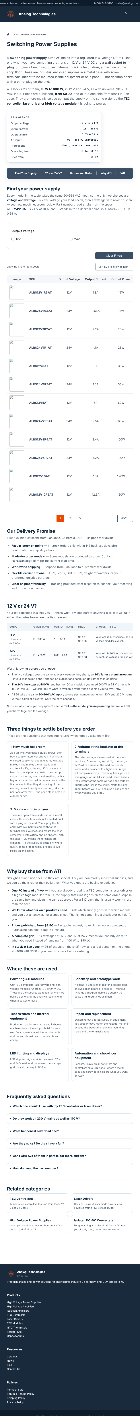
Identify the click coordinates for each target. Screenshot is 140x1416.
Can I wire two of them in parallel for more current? (49, 1156)
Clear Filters (114, 255)
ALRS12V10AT (39, 476)
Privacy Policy (15, 1402)
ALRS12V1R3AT (40, 292)
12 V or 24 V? (53, 173)
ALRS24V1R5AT (40, 384)
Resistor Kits (14, 1331)
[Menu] (131, 14)
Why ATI (106, 173)
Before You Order (81, 173)
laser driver (120, 890)
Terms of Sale (15, 1389)
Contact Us (13, 1369)
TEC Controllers (16, 1314)
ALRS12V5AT (38, 402)
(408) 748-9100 (103, 3)
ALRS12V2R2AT (40, 329)
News (10, 1360)
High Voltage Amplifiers (20, 1306)
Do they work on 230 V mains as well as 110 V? (46, 1118)
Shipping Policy (16, 1397)
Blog (9, 1364)
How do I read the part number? (35, 1168)
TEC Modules (15, 1323)
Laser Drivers (15, 1319)
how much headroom (31, 204)
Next (124, 518)
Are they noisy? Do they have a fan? (38, 1143)
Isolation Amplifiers (18, 1310)
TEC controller (99, 890)
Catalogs (12, 1356)
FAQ (122, 173)
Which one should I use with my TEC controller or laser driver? (57, 1106)
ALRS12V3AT (38, 366)
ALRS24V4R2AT (40, 458)
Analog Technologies (37, 14)
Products (13, 1295)
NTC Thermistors (17, 1327)
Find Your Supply (26, 173)
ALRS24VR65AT (41, 311)
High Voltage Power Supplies (24, 1302)
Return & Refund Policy (20, 1393)
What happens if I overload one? (36, 1131)
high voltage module (28, 895)
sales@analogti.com (128, 3)
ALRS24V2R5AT (40, 421)
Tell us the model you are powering (87, 706)
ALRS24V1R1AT (40, 347)
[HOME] (8, 34)
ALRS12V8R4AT (40, 439)
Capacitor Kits (15, 1335)
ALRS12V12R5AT (41, 494)
